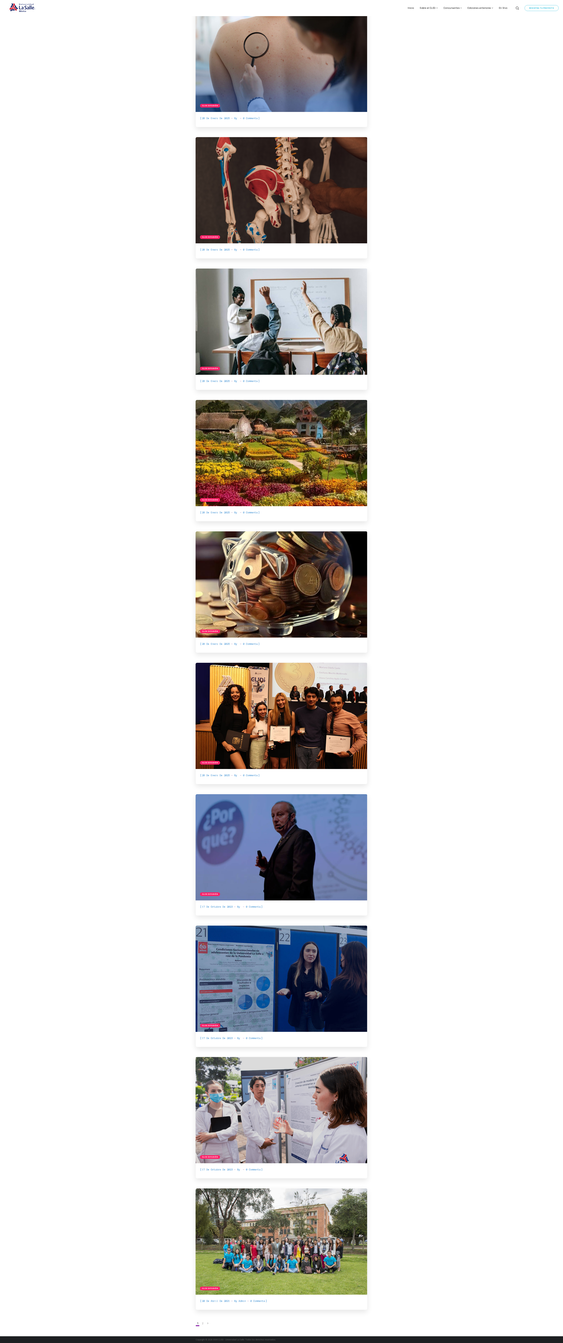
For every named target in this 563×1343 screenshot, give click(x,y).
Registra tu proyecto (541, 8)
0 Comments (250, 118)
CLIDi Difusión (210, 106)
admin (242, 1301)
